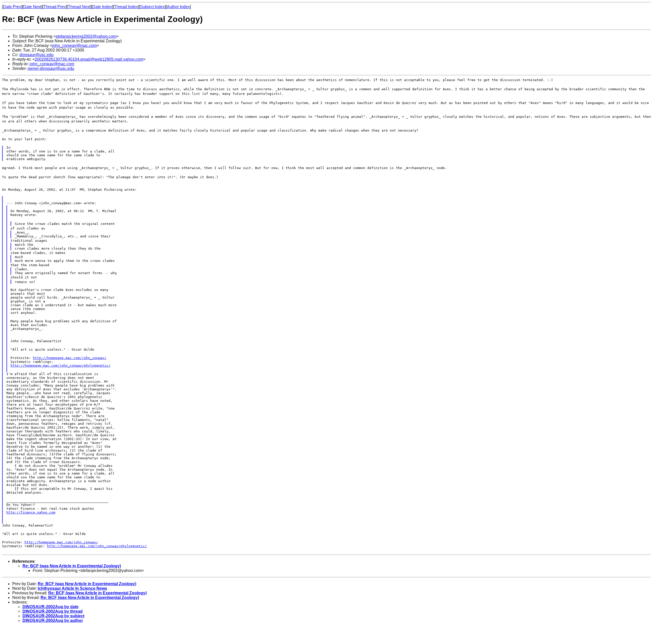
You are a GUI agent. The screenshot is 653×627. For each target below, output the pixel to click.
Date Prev (12, 7)
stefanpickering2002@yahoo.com (86, 36)
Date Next (32, 7)
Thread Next (79, 7)
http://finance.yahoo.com (30, 512)
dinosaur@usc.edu (36, 55)
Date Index (102, 7)
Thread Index (126, 7)
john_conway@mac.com (74, 45)
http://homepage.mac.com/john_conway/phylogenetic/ (60, 365)
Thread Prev (54, 7)
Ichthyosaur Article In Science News (72, 588)
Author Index (178, 7)
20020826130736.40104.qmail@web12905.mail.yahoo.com (89, 59)
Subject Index (152, 7)
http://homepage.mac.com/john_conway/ (69, 358)
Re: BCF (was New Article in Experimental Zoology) (71, 566)
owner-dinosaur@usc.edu (51, 68)
